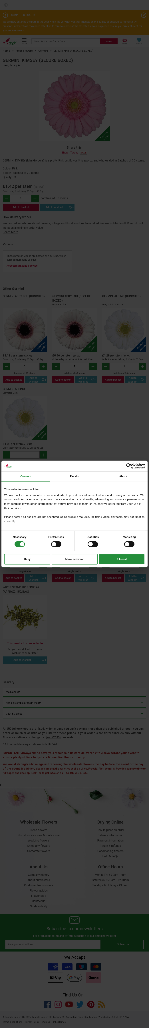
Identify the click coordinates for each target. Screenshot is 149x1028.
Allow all (121, 559)
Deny (27, 559)
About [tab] (123, 476)
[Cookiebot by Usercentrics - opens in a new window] (129, 466)
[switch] (56, 544)
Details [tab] (74, 476)
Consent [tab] (25, 476)
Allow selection (74, 559)
